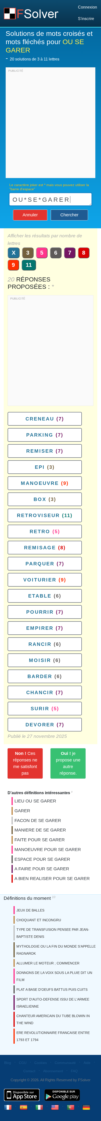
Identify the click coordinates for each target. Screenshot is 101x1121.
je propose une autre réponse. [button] (68, 763)
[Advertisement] (50, 124)
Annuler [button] (30, 214)
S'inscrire (86, 19)
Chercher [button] (69, 214)
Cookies (40, 1063)
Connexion (87, 7)
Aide (87, 1063)
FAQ (74, 1071)
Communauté (65, 1063)
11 (29, 265)
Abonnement (53, 1071)
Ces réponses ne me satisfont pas (25, 763)
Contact (29, 1071)
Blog (7, 1063)
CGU (22, 1063)
